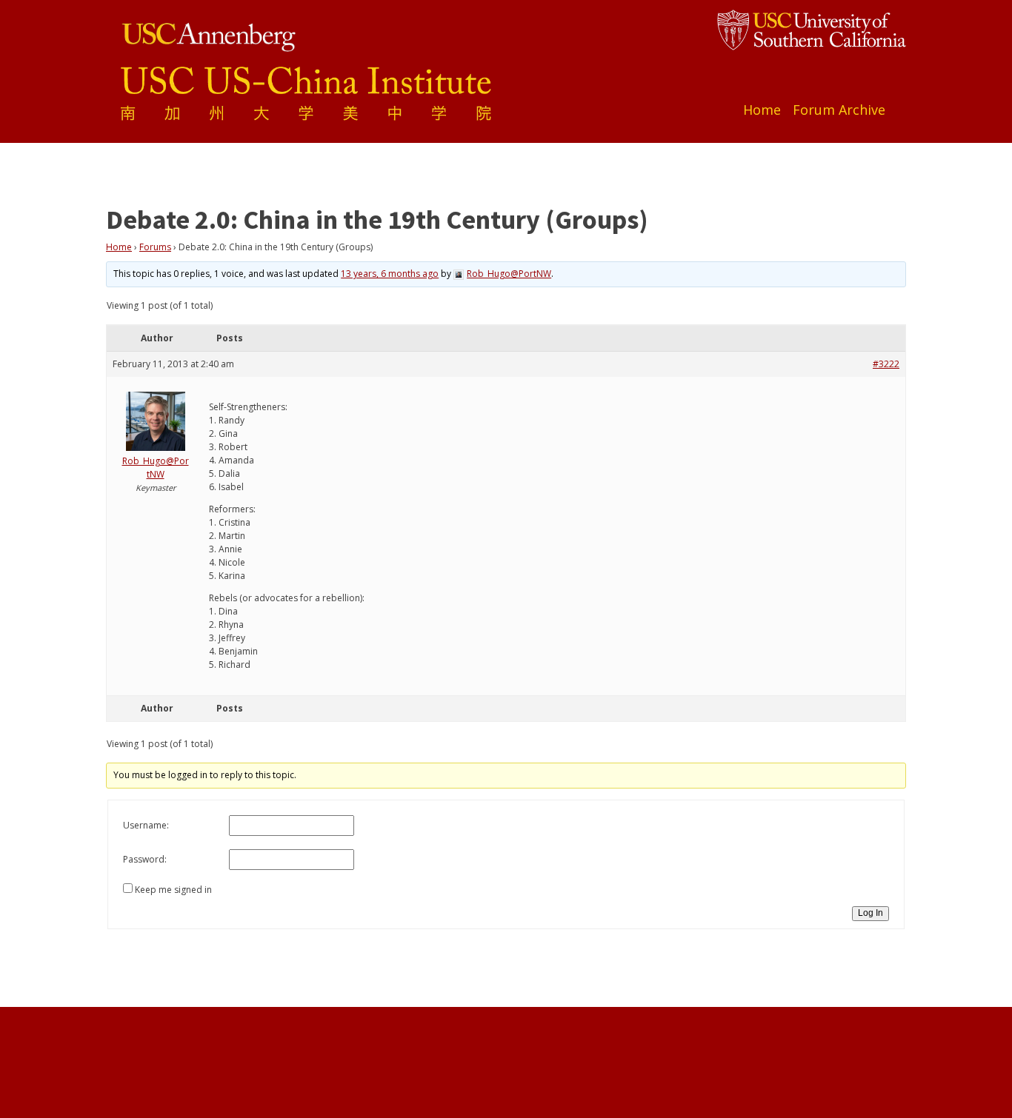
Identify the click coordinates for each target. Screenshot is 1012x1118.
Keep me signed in (173, 889)
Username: (146, 825)
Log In (870, 913)
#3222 (886, 364)
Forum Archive (839, 109)
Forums (155, 247)
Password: (145, 859)
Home (762, 109)
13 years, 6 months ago (390, 273)
